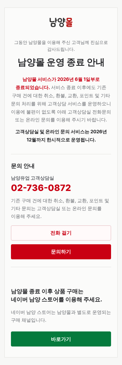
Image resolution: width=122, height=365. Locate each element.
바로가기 (61, 339)
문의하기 (61, 251)
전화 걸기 (61, 233)
